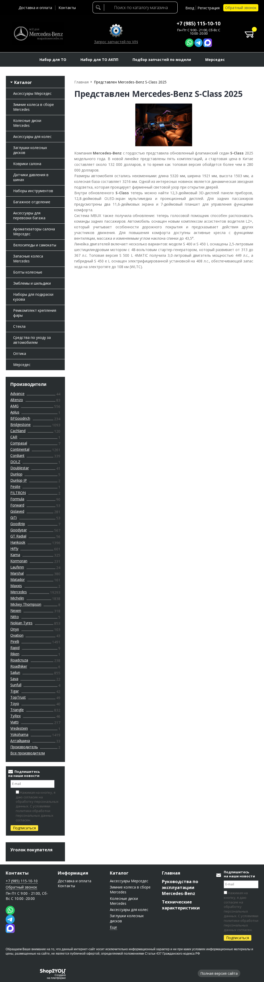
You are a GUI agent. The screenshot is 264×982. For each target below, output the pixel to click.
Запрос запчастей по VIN (116, 41)
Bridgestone (20, 424)
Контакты (67, 7)
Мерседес (21, 364)
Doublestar (19, 467)
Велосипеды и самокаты (34, 245)
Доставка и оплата (35, 7)
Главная (171, 873)
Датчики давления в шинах (30, 177)
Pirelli (14, 641)
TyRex (15, 715)
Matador (17, 579)
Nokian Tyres (21, 622)
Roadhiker (18, 666)
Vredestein (19, 728)
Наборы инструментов (33, 190)
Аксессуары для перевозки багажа (29, 215)
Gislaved (17, 511)
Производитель (24, 746)
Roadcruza (19, 660)
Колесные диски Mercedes (27, 123)
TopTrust (18, 697)
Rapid (15, 647)
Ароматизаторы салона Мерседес (34, 231)
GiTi (13, 517)
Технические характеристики (181, 905)
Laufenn (17, 567)
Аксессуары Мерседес (32, 93)
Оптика (19, 353)
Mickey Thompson (25, 604)
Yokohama (19, 734)
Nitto (14, 616)
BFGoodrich (20, 418)
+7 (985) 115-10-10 (198, 23)
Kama (15, 554)
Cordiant (17, 455)
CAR (13, 436)
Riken (14, 653)
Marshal (17, 573)
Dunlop (16, 474)
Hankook (17, 542)
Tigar (14, 691)
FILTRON (18, 492)
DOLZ (15, 461)
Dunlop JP (18, 480)
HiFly (14, 548)
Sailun (15, 672)
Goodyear (18, 529)
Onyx (14, 629)
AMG (14, 405)
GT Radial (18, 536)
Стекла (19, 326)
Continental (19, 449)
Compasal (18, 443)
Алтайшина (20, 740)
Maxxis (16, 585)
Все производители (27, 753)
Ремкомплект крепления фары (34, 313)
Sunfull (15, 684)
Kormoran (18, 560)
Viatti (14, 722)
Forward (17, 505)
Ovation (16, 635)
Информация (73, 873)
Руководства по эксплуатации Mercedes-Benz (180, 887)
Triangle (17, 709)
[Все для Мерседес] (38, 33)
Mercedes (18, 591)
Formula (17, 498)
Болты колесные (27, 272)
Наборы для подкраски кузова (33, 297)
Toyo (14, 703)
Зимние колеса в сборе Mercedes (33, 107)
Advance (17, 393)
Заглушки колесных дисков (30, 150)
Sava (14, 678)
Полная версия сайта (219, 973)
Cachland (18, 430)
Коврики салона (27, 163)
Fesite (15, 486)
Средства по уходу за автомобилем (32, 340)
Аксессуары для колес (32, 136)
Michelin (17, 598)
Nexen (15, 610)
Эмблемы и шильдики (32, 283)
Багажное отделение (31, 201)
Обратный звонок (241, 7)
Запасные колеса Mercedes (28, 258)
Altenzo (16, 399)
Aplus (14, 412)
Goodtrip (17, 523)
